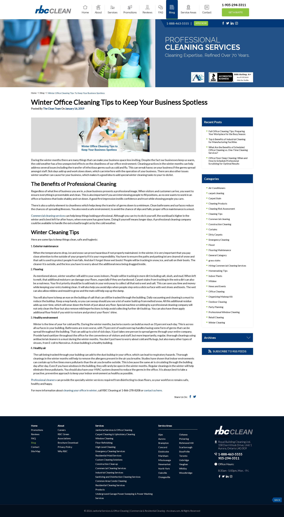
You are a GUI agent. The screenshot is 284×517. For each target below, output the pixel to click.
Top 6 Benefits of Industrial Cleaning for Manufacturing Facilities (227, 140)
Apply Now (201, 23)
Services (112, 12)
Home (85, 12)
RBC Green (63, 434)
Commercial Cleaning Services (110, 468)
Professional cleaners (43, 379)
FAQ (160, 12)
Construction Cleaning (220, 224)
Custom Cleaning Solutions (108, 459)
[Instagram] (236, 24)
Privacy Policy (65, 446)
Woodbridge (185, 472)
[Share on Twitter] (194, 397)
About (98, 12)
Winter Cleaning (217, 322)
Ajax (160, 434)
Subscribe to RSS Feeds (229, 351)
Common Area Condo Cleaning (111, 480)
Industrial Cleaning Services (109, 472)
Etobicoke (163, 451)
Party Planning (216, 307)
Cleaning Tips (215, 213)
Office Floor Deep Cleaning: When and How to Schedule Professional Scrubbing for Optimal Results (228, 161)
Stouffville (184, 451)
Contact (206, 12)
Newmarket (164, 464)
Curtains (213, 229)
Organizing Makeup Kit (221, 296)
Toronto (183, 455)
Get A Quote (236, 12)
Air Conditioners (217, 188)
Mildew (212, 281)
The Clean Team (52, 108)
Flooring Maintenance (220, 250)
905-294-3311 (228, 458)
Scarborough (185, 447)
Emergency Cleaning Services (110, 451)
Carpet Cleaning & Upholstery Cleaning (115, 434)
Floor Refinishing (104, 442)
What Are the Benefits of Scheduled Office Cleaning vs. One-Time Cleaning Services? (228, 150)
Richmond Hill (186, 442)
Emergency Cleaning (219, 239)
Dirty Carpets (215, 234)
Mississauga (164, 460)
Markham (163, 455)
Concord (162, 447)
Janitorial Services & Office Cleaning (113, 429)
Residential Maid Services (108, 455)
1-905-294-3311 (234, 5)
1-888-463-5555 (177, 23)
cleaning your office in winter (80, 390)
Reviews (147, 12)
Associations (64, 438)
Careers (62, 429)
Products (100, 489)
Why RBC (63, 451)
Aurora (161, 438)
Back (277, 500)
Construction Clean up (106, 463)
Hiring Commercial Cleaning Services (227, 265)
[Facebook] (223, 24)
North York (164, 468)
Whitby (183, 468)
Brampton (163, 442)
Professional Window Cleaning (224, 312)
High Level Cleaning (105, 446)
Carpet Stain (215, 198)
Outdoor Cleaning (218, 301)
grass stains (214, 260)
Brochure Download (68, 442)
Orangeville (164, 477)
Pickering (184, 438)
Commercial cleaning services (48, 215)
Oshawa (183, 434)
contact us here (153, 390)
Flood (211, 244)
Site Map (35, 451)
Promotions (130, 12)
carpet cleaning (216, 193)
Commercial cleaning (219, 219)
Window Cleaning (104, 438)
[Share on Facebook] (190, 397)
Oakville (162, 472)
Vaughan (183, 464)
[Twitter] (227, 24)
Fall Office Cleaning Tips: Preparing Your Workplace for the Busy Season (227, 132)
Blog (172, 12)
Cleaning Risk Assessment (222, 208)
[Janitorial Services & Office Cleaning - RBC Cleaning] (53, 13)
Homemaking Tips (218, 270)
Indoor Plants (215, 275)
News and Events (217, 286)
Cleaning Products (218, 203)
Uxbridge (184, 460)
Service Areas (188, 12)
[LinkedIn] (232, 24)
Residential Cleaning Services (110, 485)
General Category (218, 255)
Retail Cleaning (216, 317)
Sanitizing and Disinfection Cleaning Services (118, 476)
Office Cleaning (217, 291)
